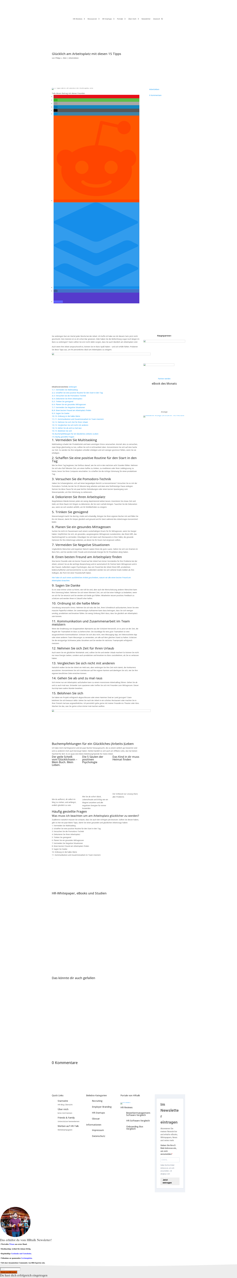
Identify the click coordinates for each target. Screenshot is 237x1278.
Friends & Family (66, 1117)
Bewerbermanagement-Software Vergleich (138, 1114)
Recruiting (97, 1100)
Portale (120, 19)
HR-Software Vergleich (138, 1120)
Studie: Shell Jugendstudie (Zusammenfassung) (159, 397)
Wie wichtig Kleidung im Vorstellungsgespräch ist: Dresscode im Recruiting (93, 1013)
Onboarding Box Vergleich (134, 1127)
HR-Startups (98, 1112)
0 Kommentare (155, 95)
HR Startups (107, 19)
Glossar (96, 1118)
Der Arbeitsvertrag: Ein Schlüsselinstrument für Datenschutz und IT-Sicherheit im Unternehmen (104, 1036)
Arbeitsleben (74, 58)
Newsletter (145, 19)
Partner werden (164, 378)
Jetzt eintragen (167, 1181)
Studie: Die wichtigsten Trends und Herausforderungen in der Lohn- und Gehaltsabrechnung (102, 951)
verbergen (73, 387)
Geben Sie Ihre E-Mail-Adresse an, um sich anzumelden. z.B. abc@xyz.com (167, 1169)
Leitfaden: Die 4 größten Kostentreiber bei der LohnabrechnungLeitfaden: (92, 928)
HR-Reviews (77, 19)
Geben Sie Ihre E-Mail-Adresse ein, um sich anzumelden (168, 1149)
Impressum (98, 1130)
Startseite (63, 1100)
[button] (56, 96)
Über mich (132, 19)
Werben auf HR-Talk (68, 1126)
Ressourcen (92, 19)
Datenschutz (98, 1136)
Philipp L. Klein (61, 58)
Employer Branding (102, 1106)
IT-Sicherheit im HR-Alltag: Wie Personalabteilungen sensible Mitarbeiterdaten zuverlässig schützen (105, 990)
